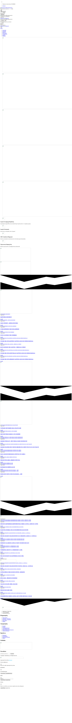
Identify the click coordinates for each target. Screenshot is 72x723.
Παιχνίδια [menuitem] (5, 33)
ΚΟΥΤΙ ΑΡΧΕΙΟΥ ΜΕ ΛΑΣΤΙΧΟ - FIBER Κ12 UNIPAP (13, 347)
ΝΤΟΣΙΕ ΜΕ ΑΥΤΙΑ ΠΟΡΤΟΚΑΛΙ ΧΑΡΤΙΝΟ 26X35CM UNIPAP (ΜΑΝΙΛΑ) (17, 353)
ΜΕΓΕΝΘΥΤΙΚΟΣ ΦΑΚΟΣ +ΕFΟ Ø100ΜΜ (10, 434)
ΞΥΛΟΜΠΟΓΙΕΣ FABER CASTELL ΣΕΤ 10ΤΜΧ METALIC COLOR (16, 596)
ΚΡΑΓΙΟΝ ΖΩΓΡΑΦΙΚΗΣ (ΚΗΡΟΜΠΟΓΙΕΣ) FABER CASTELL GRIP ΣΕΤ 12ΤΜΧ (19, 523)
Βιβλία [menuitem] (4, 35)
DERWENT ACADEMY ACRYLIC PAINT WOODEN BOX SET (14, 542)
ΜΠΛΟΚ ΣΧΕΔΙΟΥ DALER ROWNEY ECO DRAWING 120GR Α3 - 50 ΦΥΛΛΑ (18, 535)
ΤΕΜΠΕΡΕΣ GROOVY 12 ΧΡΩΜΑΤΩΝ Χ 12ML (11, 549)
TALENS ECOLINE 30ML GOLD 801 (8, 584)
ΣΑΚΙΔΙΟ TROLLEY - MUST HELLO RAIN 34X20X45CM (13, 441)
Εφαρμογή (2, 14)
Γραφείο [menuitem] (4, 30)
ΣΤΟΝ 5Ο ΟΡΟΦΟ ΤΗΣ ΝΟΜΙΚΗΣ (8, 335)
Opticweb (10, 660)
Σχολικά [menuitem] (4, 31)
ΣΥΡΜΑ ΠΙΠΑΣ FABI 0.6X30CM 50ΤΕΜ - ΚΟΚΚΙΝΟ (12, 572)
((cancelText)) (3, 673)
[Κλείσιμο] (5, 20)
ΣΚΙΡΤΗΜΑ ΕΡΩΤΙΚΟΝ (6, 317)
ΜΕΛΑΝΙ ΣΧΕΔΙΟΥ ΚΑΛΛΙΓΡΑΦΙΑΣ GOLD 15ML (12, 555)
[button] (1, 28)
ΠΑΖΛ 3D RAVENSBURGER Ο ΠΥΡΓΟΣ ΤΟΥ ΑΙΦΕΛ (12, 454)
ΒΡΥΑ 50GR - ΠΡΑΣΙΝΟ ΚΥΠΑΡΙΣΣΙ (8, 578)
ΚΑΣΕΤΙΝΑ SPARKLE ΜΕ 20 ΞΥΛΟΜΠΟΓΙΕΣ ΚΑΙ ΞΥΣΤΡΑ (14, 529)
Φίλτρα (3, 20)
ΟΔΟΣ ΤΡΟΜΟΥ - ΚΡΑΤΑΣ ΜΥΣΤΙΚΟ (9, 323)
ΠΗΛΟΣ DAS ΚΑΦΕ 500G (6, 590)
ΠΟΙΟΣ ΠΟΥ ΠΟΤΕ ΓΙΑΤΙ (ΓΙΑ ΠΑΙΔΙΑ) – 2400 (11, 474)
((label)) (1, 678)
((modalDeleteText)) (9, 673)
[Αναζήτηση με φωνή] (1, 10)
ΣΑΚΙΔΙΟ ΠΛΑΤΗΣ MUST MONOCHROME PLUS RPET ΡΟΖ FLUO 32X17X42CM (19, 447)
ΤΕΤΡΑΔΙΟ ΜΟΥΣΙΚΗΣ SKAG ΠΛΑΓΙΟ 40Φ (10, 428)
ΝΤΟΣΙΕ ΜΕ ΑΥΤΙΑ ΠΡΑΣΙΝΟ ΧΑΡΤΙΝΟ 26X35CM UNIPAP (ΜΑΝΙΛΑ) (16, 359)
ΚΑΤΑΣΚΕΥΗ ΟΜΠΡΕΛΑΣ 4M (7, 467)
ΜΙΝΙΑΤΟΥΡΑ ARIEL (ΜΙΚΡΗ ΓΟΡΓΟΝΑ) (10, 460)
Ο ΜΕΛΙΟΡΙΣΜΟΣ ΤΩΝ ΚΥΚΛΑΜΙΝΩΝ (9, 329)
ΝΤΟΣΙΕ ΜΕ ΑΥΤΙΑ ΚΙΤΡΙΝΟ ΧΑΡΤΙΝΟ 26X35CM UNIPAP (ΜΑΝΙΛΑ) (16, 341)
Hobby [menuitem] (4, 32)
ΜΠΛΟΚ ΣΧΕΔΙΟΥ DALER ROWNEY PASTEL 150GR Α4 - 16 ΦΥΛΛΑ (16, 566)
